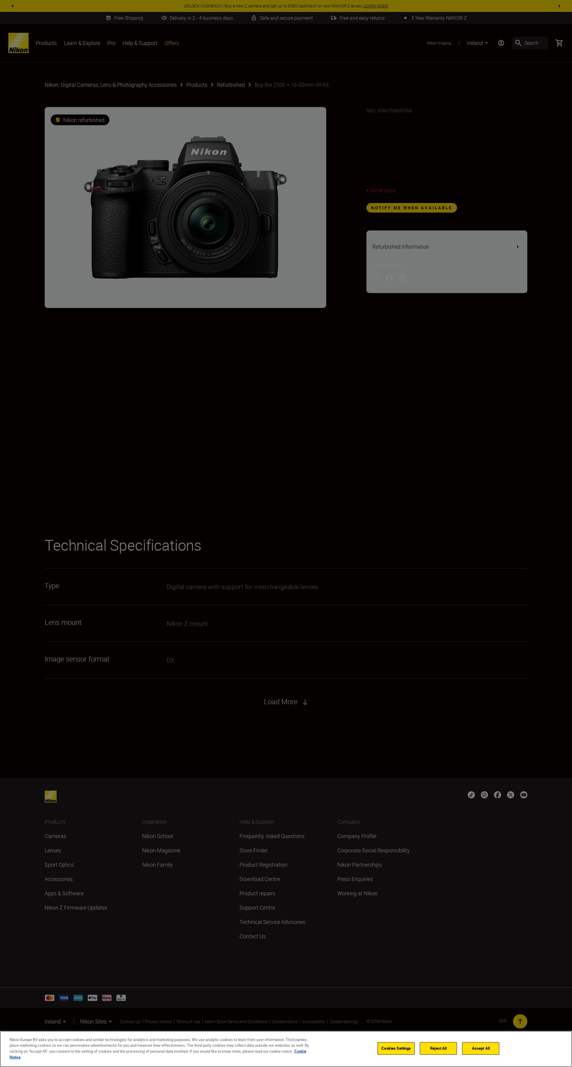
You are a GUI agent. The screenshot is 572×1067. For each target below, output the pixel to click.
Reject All (438, 1048)
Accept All (481, 1048)
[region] (286, 1049)
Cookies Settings (396, 1048)
